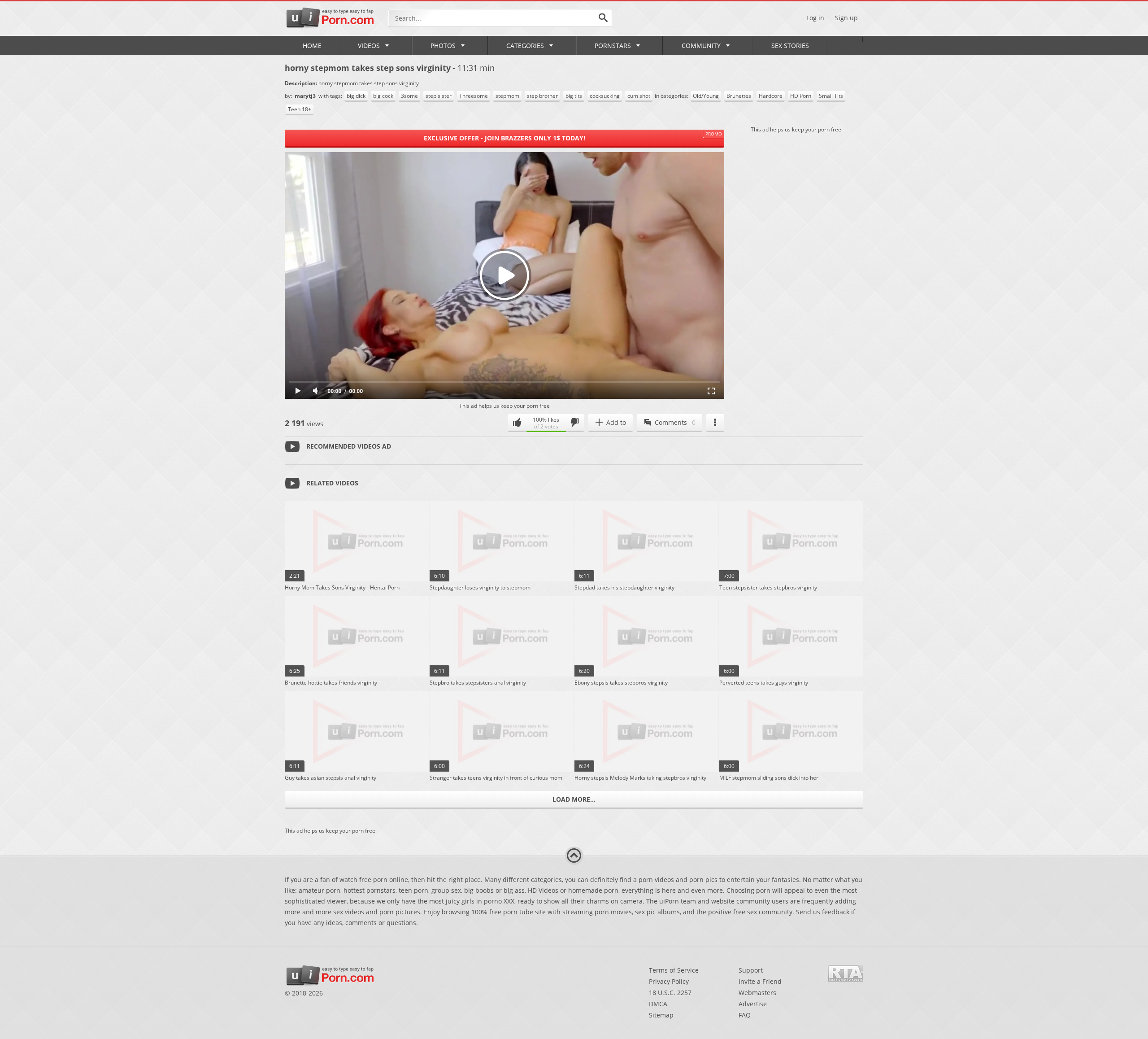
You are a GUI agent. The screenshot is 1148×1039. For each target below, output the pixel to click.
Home (312, 45)
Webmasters (757, 992)
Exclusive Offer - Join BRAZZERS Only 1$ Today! (504, 138)
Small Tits (831, 96)
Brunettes (738, 96)
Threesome (473, 96)
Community (701, 45)
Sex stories (790, 45)
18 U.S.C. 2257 (670, 992)
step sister (439, 96)
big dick (356, 96)
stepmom (507, 96)
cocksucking (605, 96)
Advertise (753, 1004)
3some (409, 96)
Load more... (574, 799)
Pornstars (613, 45)
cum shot (638, 96)
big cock (383, 96)
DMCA (658, 1004)
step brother (542, 96)
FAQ (745, 1015)
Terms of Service (674, 970)
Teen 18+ (299, 109)
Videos (369, 45)
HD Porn (800, 96)
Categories (525, 45)
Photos (443, 45)
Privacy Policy (669, 981)
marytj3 (306, 96)
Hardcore (771, 96)
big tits (573, 96)
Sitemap (661, 1015)
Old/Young (706, 96)
